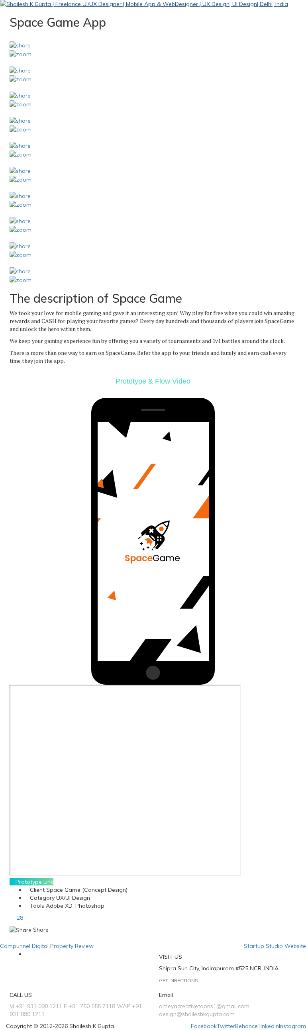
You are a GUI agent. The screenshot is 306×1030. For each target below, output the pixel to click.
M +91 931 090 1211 (36, 1006)
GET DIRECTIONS (178, 980)
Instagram (292, 1026)
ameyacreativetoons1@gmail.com (204, 1006)
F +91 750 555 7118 (89, 1006)
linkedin (269, 1026)
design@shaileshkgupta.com (197, 1014)
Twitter (226, 1026)
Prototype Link (33, 881)
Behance (246, 1026)
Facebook (204, 1026)
